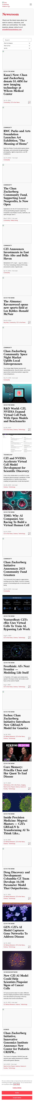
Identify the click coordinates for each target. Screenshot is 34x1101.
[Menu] (31, 5)
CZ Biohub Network (9, 736)
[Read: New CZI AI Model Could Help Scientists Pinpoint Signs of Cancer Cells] (17, 978)
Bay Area (6, 322)
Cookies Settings (17, 1087)
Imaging (23, 785)
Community (7, 102)
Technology (21, 429)
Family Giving (14, 220)
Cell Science (7, 785)
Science (15, 429)
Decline (17, 1092)
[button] (17, 43)
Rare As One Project (9, 787)
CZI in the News (15, 102)
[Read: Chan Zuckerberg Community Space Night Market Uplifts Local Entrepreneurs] (17, 354)
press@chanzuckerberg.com (12, 29)
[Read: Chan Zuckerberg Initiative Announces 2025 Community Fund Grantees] (17, 565)
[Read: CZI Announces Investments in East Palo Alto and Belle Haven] (17, 249)
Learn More (16, 1084)
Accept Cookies (17, 1097)
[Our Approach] (6, 4)
